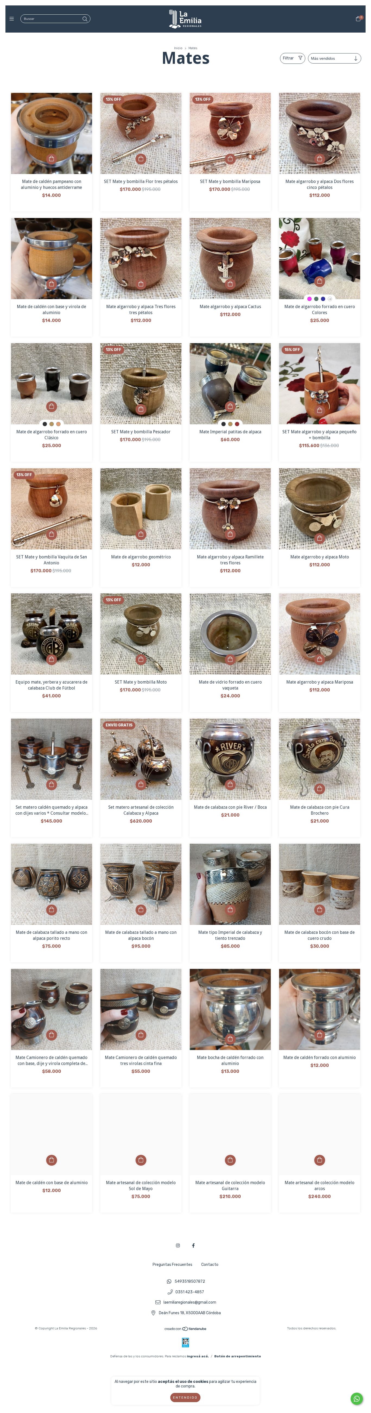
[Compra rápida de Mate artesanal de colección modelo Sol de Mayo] (141, 1160)
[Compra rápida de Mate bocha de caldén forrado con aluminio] (230, 1039)
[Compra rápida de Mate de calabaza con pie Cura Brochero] (319, 788)
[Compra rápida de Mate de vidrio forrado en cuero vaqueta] (230, 659)
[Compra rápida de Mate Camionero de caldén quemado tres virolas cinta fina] (141, 1035)
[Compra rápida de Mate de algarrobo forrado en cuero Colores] (319, 281)
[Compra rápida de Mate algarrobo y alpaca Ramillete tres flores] (230, 534)
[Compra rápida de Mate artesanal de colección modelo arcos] (319, 1160)
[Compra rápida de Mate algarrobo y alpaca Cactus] (230, 284)
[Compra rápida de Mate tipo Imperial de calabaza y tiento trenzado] (230, 910)
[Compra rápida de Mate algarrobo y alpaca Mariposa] (319, 659)
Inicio (178, 48)
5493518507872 (190, 1281)
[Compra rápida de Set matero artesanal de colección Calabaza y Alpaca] (141, 784)
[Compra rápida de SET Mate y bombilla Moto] (141, 659)
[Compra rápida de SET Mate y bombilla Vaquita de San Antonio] (51, 534)
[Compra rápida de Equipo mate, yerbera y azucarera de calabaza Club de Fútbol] (51, 659)
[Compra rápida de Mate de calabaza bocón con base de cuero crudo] (319, 910)
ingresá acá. (198, 1356)
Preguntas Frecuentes (172, 1264)
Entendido (185, 1397)
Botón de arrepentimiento (237, 1356)
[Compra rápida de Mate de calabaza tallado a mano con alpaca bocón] (141, 910)
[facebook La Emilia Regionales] (193, 1245)
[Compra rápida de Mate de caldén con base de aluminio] (51, 1160)
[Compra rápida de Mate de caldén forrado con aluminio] (319, 1035)
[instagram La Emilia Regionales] (178, 1245)
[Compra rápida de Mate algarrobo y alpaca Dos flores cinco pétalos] (319, 159)
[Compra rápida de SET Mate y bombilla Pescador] (141, 409)
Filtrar (288, 58)
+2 (330, 299)
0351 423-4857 (189, 1292)
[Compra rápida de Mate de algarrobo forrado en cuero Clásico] (51, 406)
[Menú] (12, 19)
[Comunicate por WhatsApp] (357, 1399)
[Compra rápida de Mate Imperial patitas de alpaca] (230, 406)
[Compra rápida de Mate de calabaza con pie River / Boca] (230, 784)
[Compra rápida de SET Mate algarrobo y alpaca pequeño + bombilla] (319, 410)
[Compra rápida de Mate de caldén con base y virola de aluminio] (51, 284)
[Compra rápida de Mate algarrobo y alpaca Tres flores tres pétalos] (141, 284)
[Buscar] (85, 19)
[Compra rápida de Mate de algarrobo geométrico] (141, 534)
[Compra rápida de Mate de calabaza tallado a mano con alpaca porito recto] (51, 910)
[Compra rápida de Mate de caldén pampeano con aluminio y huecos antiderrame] (51, 159)
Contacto (209, 1264)
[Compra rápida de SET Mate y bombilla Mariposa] (230, 159)
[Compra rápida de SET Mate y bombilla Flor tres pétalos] (141, 159)
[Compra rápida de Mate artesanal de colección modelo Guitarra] (230, 1160)
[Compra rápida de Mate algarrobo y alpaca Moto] (319, 538)
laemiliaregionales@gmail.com (190, 1302)
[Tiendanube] (185, 1330)
